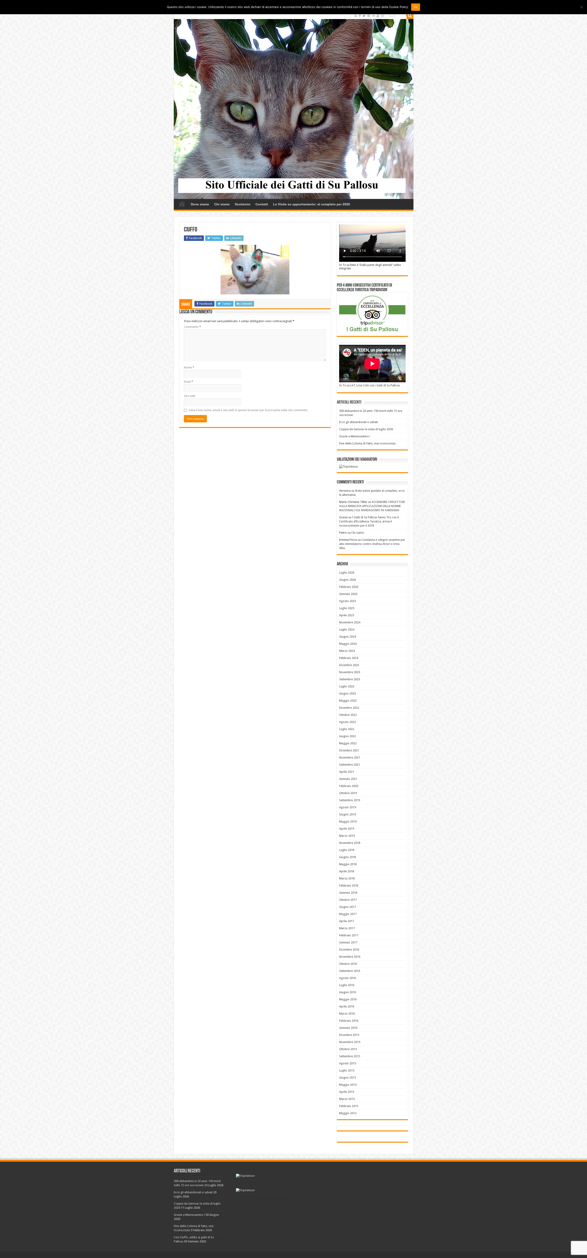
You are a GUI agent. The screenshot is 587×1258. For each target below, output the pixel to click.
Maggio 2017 (348, 914)
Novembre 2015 (349, 1042)
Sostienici (242, 204)
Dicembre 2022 (349, 707)
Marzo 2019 (347, 835)
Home (182, 204)
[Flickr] (373, 16)
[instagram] (382, 16)
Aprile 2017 (346, 921)
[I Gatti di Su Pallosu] (293, 105)
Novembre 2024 (349, 622)
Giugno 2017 (347, 907)
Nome (189, 367)
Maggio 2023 (348, 700)
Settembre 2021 (349, 764)
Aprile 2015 (346, 1091)
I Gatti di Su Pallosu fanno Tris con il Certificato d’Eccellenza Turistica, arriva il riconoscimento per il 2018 (369, 521)
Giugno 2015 (347, 1077)
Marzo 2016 (347, 1013)
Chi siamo (222, 204)
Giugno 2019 (347, 814)
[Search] (410, 15)
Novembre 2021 (349, 757)
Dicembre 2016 (349, 949)
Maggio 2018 (348, 864)
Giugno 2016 (347, 992)
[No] (581, 7)
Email (188, 381)
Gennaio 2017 (348, 942)
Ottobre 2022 (348, 715)
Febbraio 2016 (348, 1020)
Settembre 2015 (349, 1056)
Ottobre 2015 (348, 1049)
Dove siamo (200, 204)
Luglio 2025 (346, 608)
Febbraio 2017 (348, 935)
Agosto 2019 (347, 807)
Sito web (189, 396)
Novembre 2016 (349, 956)
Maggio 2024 (348, 643)
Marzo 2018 (347, 878)
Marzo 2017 (347, 928)
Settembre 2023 (349, 679)
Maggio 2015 (348, 1084)
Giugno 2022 (347, 736)
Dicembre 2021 (349, 750)
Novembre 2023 (349, 672)
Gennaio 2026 (348, 594)
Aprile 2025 (346, 615)
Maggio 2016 (348, 999)
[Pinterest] (369, 16)
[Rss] (355, 16)
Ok (415, 7)
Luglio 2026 (346, 572)
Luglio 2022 (346, 729)
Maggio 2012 (348, 1113)
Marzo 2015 (347, 1099)
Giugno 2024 (347, 636)
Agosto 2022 (347, 722)
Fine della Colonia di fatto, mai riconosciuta (367, 443)
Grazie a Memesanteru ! (354, 436)
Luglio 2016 (346, 985)
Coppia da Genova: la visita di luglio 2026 (366, 429)
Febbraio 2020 (348, 786)
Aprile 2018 (346, 871)
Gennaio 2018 (348, 892)
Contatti (261, 204)
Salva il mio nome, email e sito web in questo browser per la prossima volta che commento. (248, 410)
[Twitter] (364, 16)
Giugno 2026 (347, 579)
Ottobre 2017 (348, 899)
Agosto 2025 (347, 601)
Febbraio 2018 (348, 885)
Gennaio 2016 (348, 1027)
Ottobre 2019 (348, 793)
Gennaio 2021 (348, 779)
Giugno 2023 (347, 693)
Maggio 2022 (348, 743)
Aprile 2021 (346, 771)
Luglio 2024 (346, 629)
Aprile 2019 (346, 828)
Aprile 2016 (346, 1006)
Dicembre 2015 (349, 1035)
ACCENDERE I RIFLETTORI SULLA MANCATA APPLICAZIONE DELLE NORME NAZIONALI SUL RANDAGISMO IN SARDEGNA (372, 506)
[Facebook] (359, 16)
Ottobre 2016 (348, 963)
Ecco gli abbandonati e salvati (358, 422)
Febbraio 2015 (348, 1106)
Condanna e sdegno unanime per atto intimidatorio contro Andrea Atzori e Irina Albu (372, 544)
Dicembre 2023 (349, 665)
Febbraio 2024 (348, 658)
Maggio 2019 (348, 821)
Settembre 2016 (349, 971)
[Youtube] (378, 16)
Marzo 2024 (347, 651)
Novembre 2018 (349, 843)
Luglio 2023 (346, 686)
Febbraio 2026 (348, 587)
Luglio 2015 (346, 1070)
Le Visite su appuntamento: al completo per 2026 (311, 204)
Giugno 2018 (347, 857)
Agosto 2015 (347, 1063)
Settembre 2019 (349, 800)
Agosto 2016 (347, 978)
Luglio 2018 (346, 850)
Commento (192, 327)
